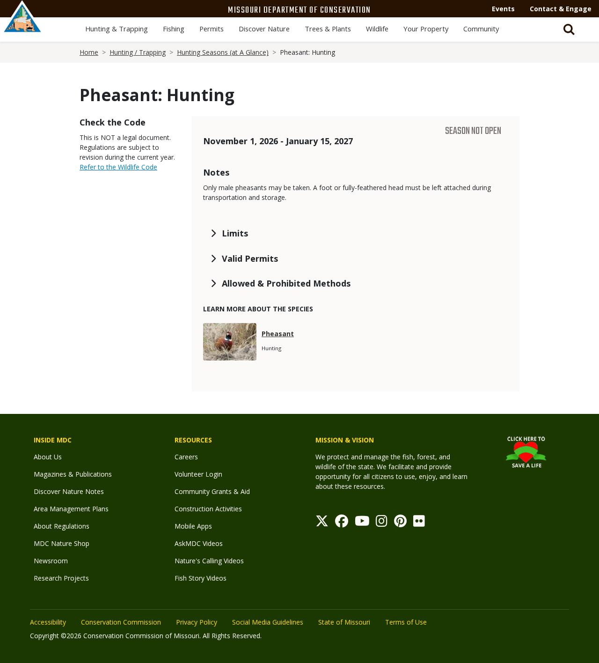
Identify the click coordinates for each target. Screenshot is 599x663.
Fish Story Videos (200, 578)
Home (89, 52)
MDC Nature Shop (61, 543)
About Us (48, 456)
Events (503, 8)
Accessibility (48, 622)
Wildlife (377, 28)
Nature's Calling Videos (209, 560)
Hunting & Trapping (116, 28)
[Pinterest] (400, 523)
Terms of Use (406, 622)
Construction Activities (208, 508)
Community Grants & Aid (212, 491)
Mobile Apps (193, 526)
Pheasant (278, 333)
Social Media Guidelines (267, 622)
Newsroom (51, 560)
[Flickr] (419, 523)
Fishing (173, 28)
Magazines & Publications (73, 474)
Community (481, 28)
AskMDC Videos (199, 543)
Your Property (425, 28)
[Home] (22, 26)
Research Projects (61, 578)
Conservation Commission (121, 622)
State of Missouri (344, 622)
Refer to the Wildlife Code (118, 166)
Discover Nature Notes (69, 491)
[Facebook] (341, 523)
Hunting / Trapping (138, 52)
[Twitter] (322, 523)
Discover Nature (264, 28)
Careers (186, 456)
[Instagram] (381, 523)
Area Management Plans (71, 508)
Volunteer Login (198, 474)
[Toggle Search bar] (569, 29)
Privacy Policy (196, 622)
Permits (211, 28)
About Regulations (61, 526)
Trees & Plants (328, 28)
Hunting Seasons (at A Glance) (223, 52)
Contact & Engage (561, 8)
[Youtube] (362, 523)
